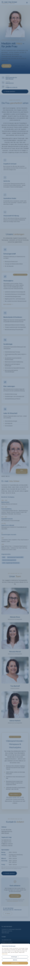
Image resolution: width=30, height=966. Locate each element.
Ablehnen (15, 959)
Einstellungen (14, 956)
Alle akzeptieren (15, 963)
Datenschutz (4, 953)
